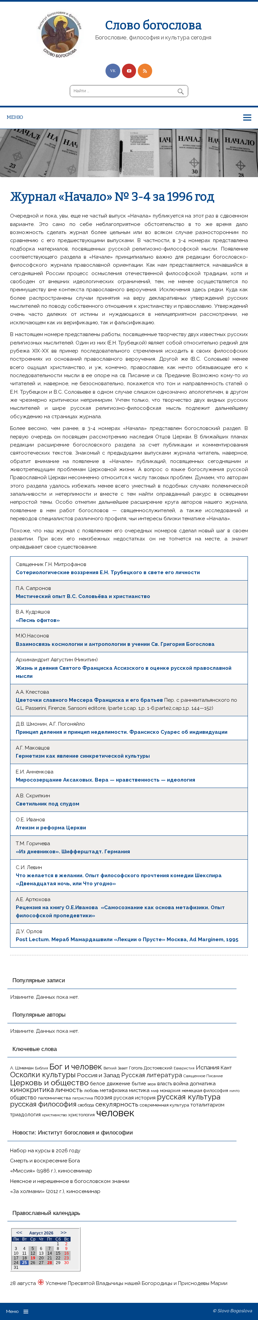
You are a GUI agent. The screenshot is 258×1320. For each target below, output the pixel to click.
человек (115, 1113)
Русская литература (151, 1075)
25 (24, 1262)
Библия (41, 1068)
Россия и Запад (98, 1075)
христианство (54, 1115)
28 (49, 1262)
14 (49, 1253)
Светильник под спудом (47, 804)
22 (58, 1258)
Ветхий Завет (115, 1068)
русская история (135, 1098)
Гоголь (135, 1067)
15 (58, 1253)
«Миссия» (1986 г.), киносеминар (51, 1171)
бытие (139, 1083)
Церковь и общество (49, 1082)
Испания (207, 1067)
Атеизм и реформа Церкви (51, 828)
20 (41, 1258)
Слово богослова (153, 25)
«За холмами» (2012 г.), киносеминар (55, 1191)
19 (33, 1258)
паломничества (54, 1097)
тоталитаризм (207, 1105)
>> (63, 1232)
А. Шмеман (22, 1067)
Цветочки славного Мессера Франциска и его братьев (89, 700)
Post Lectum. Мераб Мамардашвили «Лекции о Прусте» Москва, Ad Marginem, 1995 (127, 939)
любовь (91, 1090)
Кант (226, 1068)
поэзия (103, 1097)
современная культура (164, 1105)
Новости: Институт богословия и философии (72, 1132)
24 (16, 1262)
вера (151, 1084)
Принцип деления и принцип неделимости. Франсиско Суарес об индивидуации (121, 732)
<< (19, 1232)
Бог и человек (75, 1066)
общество (23, 1097)
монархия (170, 1090)
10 (16, 1253)
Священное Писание (203, 1076)
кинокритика (32, 1090)
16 (66, 1253)
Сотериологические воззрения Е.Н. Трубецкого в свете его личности (108, 572)
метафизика (114, 1090)
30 (66, 1262)
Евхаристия (184, 1068)
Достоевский (158, 1067)
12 (33, 1253)
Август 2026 (41, 1233)
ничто (234, 1091)
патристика (82, 1098)
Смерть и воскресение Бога (45, 1161)
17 (16, 1258)
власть (164, 1083)
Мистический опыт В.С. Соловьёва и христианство (83, 596)
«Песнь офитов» (38, 620)
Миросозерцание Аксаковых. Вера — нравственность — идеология (105, 780)
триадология (25, 1114)
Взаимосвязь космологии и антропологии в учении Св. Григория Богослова (115, 644)
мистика (139, 1090)
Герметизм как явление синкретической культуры (83, 756)
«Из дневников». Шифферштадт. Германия (73, 852)
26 (33, 1262)
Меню (15, 117)
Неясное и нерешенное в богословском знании (69, 1181)
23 (66, 1258)
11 (24, 1253)
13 (41, 1253)
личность (69, 1089)
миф (155, 1090)
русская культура (188, 1096)
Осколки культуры (43, 1074)
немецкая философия (205, 1090)
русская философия (43, 1104)
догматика (203, 1083)
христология (81, 1114)
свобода (86, 1105)
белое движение (110, 1083)
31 (16, 1267)
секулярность (116, 1104)
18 (24, 1258)
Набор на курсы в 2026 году (45, 1151)
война (180, 1083)
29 (58, 1262)
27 (41, 1262)
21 (49, 1258)
